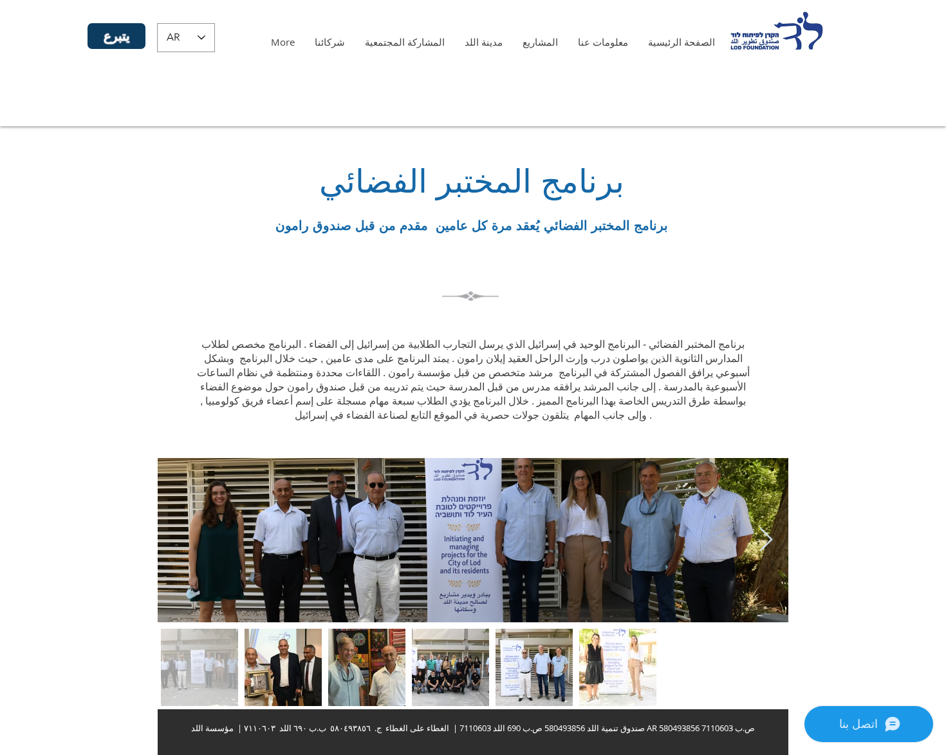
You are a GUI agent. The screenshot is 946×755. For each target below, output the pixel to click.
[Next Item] (766, 540)
